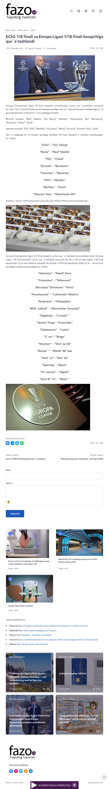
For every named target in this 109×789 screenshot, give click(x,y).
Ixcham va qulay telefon (72, 673)
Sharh (9, 483)
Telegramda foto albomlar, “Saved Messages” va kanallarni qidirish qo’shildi (78, 719)
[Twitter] (21, 771)
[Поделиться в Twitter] (17, 443)
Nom (8, 470)
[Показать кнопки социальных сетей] (78, 11)
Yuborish (15, 513)
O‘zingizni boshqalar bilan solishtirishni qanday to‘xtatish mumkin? (55, 625)
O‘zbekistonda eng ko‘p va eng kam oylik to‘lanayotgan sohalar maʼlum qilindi (60, 639)
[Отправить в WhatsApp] (22, 443)
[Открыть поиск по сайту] (93, 11)
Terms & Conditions (18, 764)
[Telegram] (31, 771)
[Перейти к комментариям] (104, 777)
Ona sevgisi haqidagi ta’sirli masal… (40, 630)
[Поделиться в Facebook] (7, 443)
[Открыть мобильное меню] (100, 11)
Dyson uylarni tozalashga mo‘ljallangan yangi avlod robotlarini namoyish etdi (28, 562)
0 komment (51, 48)
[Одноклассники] (26, 771)
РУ (71, 11)
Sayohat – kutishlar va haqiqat (37, 634)
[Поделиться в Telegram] (12, 443)
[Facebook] (11, 771)
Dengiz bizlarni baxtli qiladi (34, 644)
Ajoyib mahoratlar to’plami (20, 605)
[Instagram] (16, 771)
